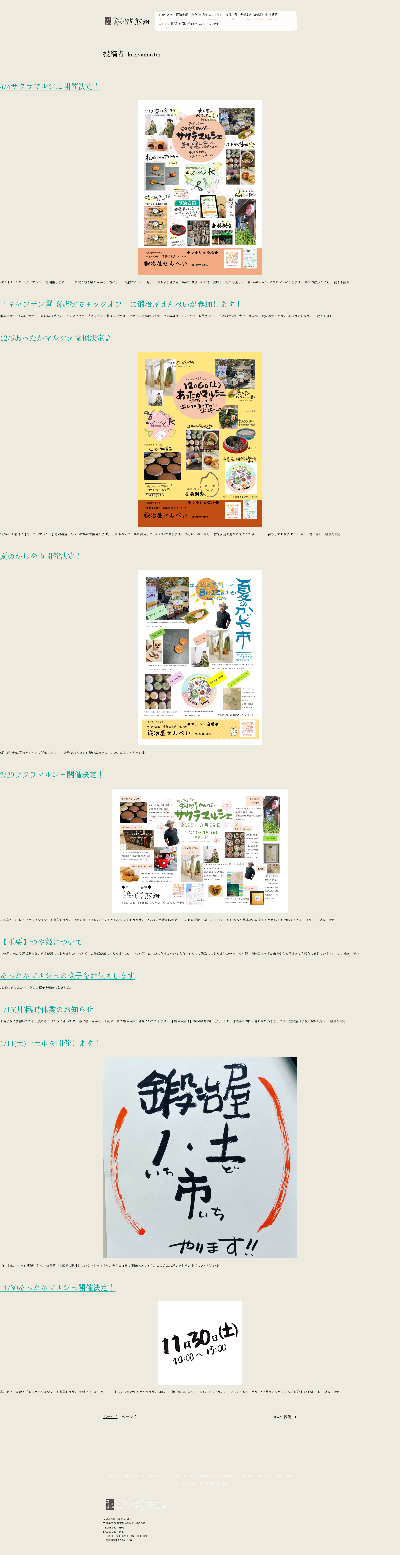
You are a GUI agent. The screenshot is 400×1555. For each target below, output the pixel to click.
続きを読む (341, 282)
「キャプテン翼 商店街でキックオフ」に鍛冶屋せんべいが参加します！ (121, 303)
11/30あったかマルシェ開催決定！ (57, 1287)
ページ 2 (129, 1417)
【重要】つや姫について (41, 941)
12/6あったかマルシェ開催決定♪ (56, 337)
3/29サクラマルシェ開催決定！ (52, 774)
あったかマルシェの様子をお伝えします (67, 975)
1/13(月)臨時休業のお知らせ (46, 1008)
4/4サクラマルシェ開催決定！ (50, 85)
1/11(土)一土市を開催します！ (50, 1042)
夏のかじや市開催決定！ (41, 555)
